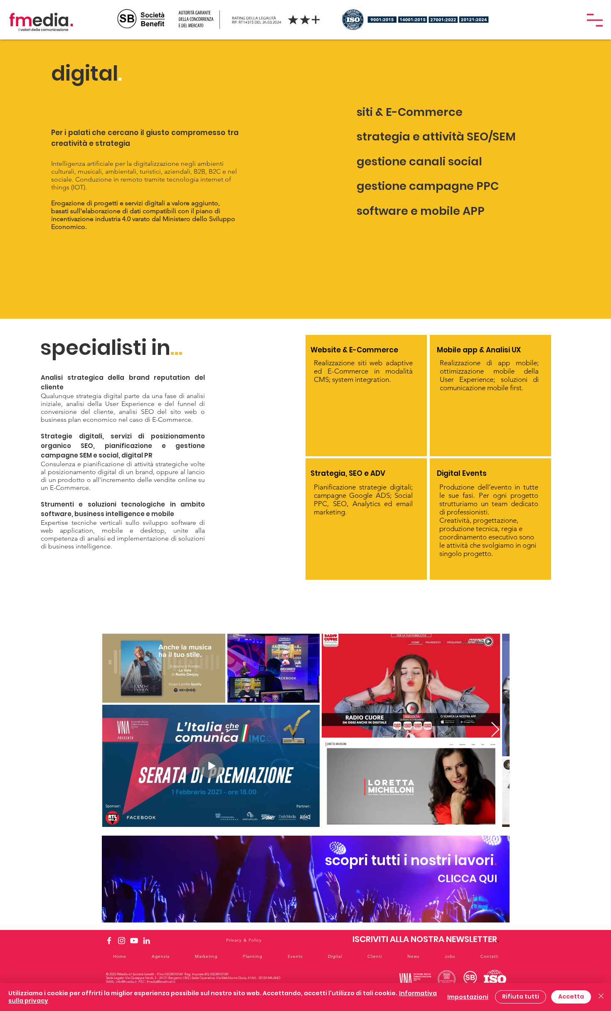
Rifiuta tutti (520, 996)
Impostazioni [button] (467, 997)
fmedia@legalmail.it (161, 982)
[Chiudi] (601, 996)
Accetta (571, 996)
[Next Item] (495, 730)
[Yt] (134, 940)
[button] (595, 20)
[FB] (109, 940)
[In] (121, 940)
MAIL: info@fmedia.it (122, 982)
